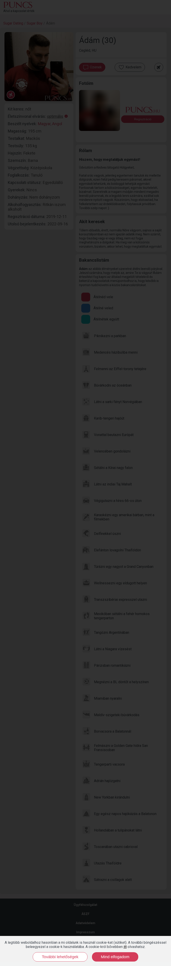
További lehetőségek (60, 957)
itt (125, 947)
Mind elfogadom (115, 957)
